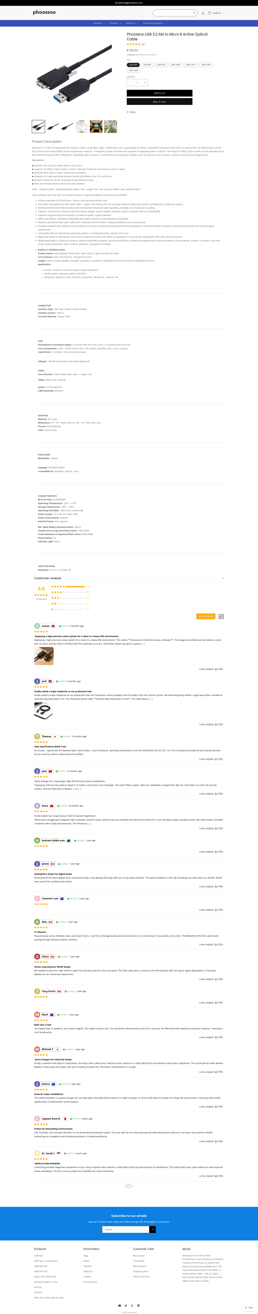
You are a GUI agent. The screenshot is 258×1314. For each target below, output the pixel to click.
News (86, 1260)
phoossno (132, 1312)
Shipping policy (140, 1271)
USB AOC (38, 1255)
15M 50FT (147, 65)
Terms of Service (141, 1276)
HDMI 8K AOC (41, 1266)
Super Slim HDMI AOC (45, 1276)
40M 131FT (191, 65)
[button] (98, 23)
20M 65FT (161, 65)
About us (88, 1271)
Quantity (131, 76)
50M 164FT (206, 65)
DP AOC (38, 1287)
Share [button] (133, 111)
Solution (88, 1266)
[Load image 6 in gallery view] (110, 126)
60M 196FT (133, 70)
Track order (139, 1260)
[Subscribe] (152, 1229)
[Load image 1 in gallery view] (38, 126)
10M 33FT (133, 65)
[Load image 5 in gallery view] (96, 126)
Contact (87, 1276)
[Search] (194, 13)
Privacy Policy (90, 1281)
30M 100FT (176, 65)
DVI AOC (38, 1292)
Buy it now (159, 101)
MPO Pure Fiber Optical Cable (49, 1297)
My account (139, 1255)
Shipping (131, 54)
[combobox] (175, 13)
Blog (86, 1255)
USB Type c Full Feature (46, 1260)
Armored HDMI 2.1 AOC (46, 1281)
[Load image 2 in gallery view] (52, 126)
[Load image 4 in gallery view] (81, 126)
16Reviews (41, 599)
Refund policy (140, 1266)
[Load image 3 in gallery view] (67, 126)
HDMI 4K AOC (41, 1271)
